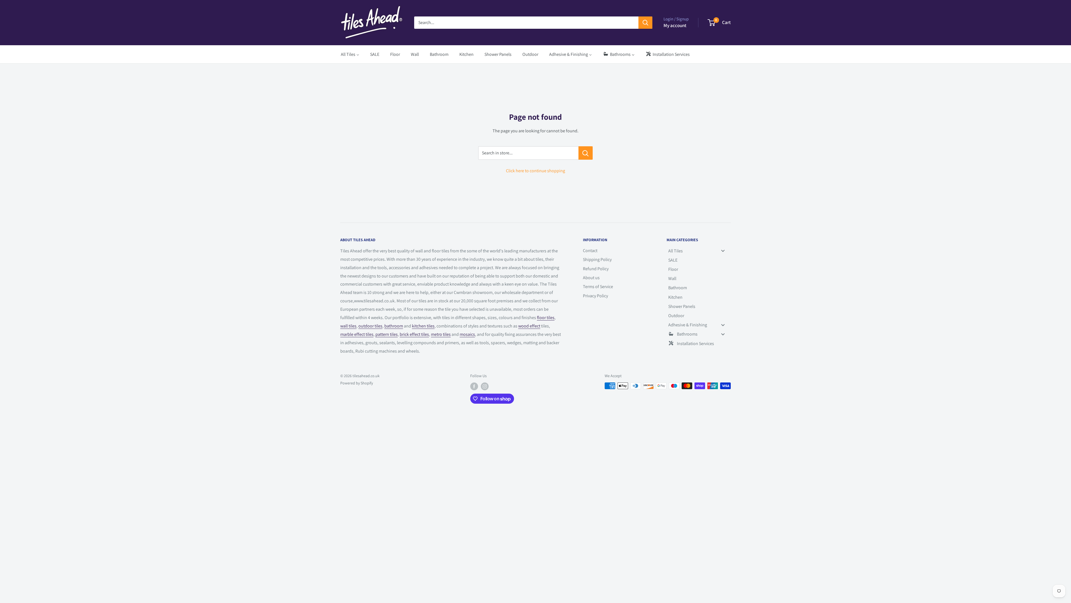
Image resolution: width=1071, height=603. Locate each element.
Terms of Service (598, 286)
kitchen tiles (423, 326)
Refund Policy (596, 269)
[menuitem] (350, 54)
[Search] (645, 22)
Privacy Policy (595, 296)
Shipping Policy (597, 259)
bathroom (393, 326)
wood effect (529, 326)
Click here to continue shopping (535, 171)
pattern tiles (386, 334)
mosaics (467, 334)
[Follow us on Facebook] (474, 386)
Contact (590, 250)
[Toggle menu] (723, 251)
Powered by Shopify (356, 383)
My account (675, 25)
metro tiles (441, 334)
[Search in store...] (585, 153)
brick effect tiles (414, 334)
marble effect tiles (356, 334)
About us (591, 278)
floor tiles (545, 317)
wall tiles (348, 326)
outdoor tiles (370, 326)
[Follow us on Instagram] (485, 386)
